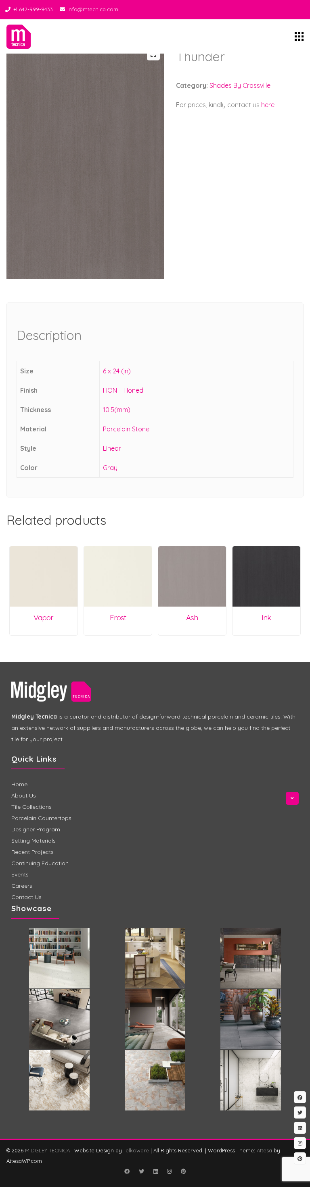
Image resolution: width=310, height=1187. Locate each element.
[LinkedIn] (155, 1171)
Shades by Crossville (239, 85)
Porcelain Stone (126, 429)
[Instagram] (169, 1171)
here (267, 105)
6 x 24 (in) (117, 371)
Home (19, 784)
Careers (21, 885)
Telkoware (136, 1150)
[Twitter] (141, 1171)
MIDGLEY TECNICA (47, 1150)
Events (20, 874)
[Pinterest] (183, 1171)
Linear (112, 448)
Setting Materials (33, 840)
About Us (23, 795)
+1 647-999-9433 (33, 9)
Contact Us (26, 897)
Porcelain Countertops (41, 818)
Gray (110, 468)
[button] (153, 54)
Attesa (264, 1150)
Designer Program (35, 829)
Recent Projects (32, 852)
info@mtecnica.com (92, 9)
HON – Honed (123, 390)
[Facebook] (126, 1171)
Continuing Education (40, 863)
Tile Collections (31, 806)
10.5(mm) (116, 410)
